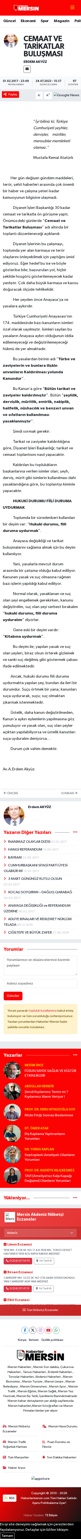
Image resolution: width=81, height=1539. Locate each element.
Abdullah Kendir (39, 1086)
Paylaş (12, 94)
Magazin (61, 21)
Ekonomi (28, 21)
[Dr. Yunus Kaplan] (12, 1154)
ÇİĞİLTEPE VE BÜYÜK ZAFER (30, 932)
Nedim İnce (34, 1065)
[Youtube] (48, 1330)
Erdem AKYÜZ (35, 62)
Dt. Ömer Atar (36, 1128)
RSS (11, 1498)
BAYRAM (15, 857)
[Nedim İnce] (12, 1070)
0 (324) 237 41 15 (19, 1288)
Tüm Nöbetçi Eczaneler (42, 1310)
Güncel (9, 21)
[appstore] (40, 1480)
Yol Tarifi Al (45, 1261)
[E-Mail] (27, 69)
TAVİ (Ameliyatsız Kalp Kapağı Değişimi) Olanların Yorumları (48, 1178)
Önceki (12, 793)
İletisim (34, 1340)
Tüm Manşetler (18, 1457)
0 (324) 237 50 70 (20, 1261)
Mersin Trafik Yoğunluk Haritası (15, 1444)
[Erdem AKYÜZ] (11, 40)
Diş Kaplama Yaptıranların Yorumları (45, 1136)
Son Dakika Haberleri (61, 1457)
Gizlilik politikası (52, 1340)
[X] (32, 1330)
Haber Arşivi (16, 1467)
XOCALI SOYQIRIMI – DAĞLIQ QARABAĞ (40, 892)
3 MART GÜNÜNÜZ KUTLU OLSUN (35, 879)
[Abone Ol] (66, 95)
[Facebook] (25, 1330)
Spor (45, 21)
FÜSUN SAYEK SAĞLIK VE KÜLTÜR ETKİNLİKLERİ (50, 1073)
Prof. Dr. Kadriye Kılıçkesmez (50, 1170)
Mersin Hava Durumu (62, 1426)
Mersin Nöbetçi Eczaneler (16, 1429)
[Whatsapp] (56, 1330)
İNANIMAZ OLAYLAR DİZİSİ (29, 842)
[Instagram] (40, 1330)
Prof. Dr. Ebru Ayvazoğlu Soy (50, 1109)
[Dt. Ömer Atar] (12, 1133)
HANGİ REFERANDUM (25, 849)
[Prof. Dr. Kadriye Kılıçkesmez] (12, 1175)
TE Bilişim (51, 1515)
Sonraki (68, 793)
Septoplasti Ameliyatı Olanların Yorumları (50, 1157)
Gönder (13, 996)
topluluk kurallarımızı (43, 1010)
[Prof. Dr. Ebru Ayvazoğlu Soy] (12, 1112)
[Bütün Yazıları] (75, 832)
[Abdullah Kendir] (12, 1091)
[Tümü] (75, 1055)
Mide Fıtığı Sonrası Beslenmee (49, 1115)
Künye (22, 1340)
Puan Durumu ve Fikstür (56, 1444)
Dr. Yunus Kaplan (39, 1149)
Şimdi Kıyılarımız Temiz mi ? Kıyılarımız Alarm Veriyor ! (46, 1094)
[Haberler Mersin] (26, 8)
